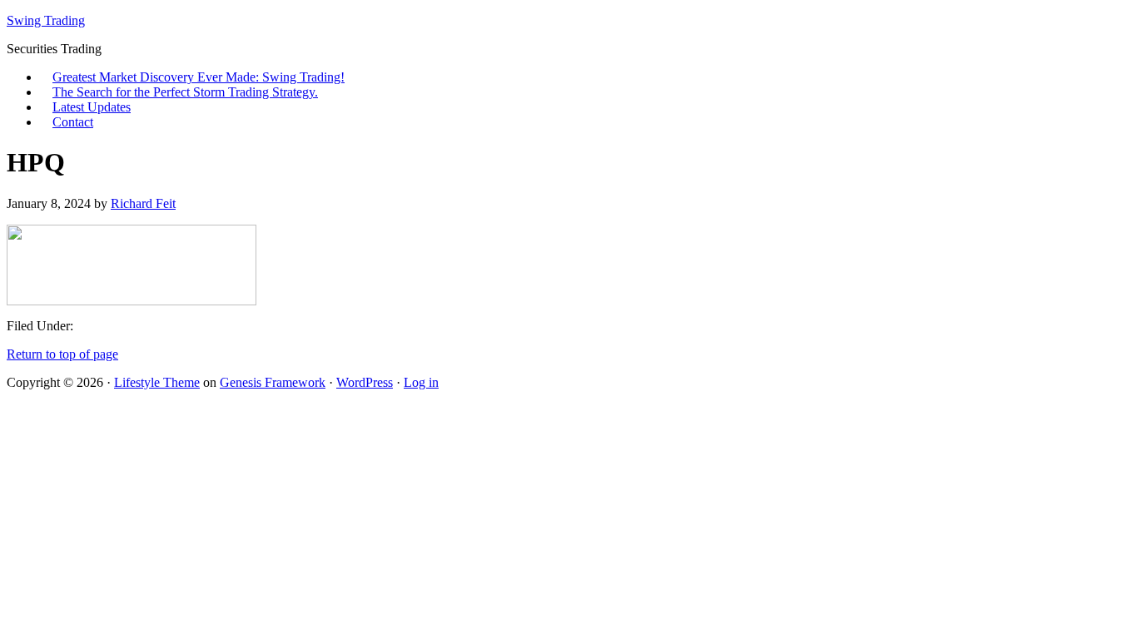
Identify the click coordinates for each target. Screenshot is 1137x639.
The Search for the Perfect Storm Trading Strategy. (185, 92)
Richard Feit (143, 203)
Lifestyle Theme (157, 382)
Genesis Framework (272, 382)
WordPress (364, 382)
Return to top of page (62, 354)
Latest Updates (91, 107)
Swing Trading (46, 20)
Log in (421, 382)
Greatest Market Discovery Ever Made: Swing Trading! (198, 77)
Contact (72, 122)
